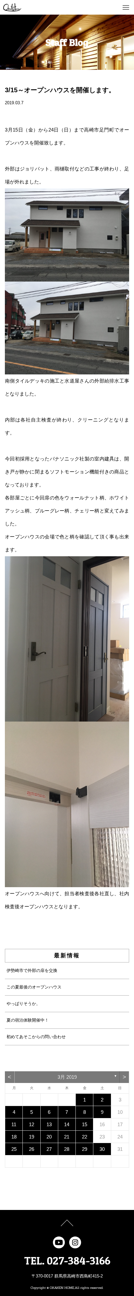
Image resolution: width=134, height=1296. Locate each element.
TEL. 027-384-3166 (67, 1260)
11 (13, 1124)
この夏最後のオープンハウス (34, 987)
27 (49, 1149)
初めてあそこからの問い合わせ (36, 1036)
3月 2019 (67, 1077)
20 (49, 1136)
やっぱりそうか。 (23, 1003)
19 (31, 1136)
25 (14, 1149)
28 (66, 1149)
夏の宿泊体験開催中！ (28, 1020)
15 (84, 1124)
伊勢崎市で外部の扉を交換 (32, 970)
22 (84, 1136)
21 (66, 1136)
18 (14, 1136)
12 (31, 1124)
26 (31, 1149)
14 (66, 1124)
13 (49, 1124)
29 (84, 1149)
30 (102, 1149)
